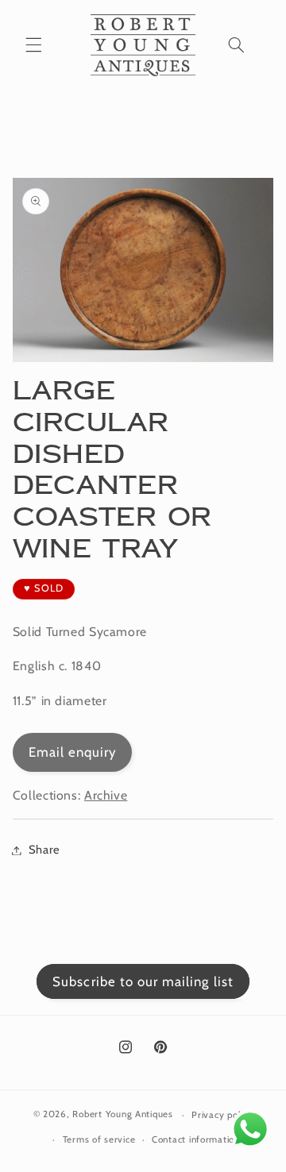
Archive (105, 795)
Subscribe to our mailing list (142, 981)
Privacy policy (222, 1114)
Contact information (196, 1139)
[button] (33, 45)
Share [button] (44, 849)
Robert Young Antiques (122, 1114)
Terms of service (99, 1139)
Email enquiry (73, 752)
